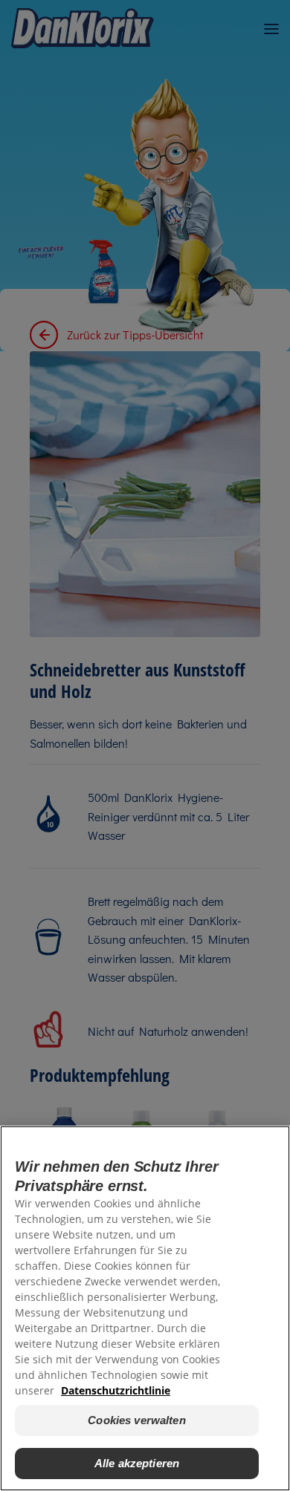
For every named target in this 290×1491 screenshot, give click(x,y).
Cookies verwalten (137, 1420)
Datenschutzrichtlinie (115, 1390)
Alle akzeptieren (136, 1463)
